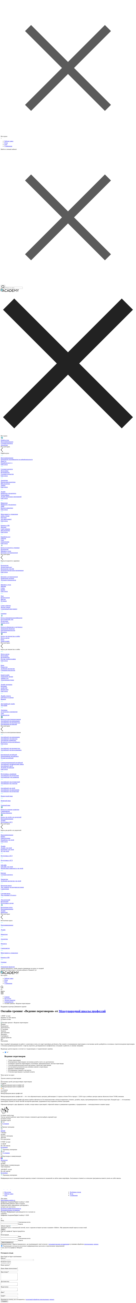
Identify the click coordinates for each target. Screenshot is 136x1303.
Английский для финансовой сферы (12, 764)
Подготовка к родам (7, 903)
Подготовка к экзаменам (8, 774)
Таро (2, 713)
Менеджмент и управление (9, 514)
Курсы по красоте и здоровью (10, 547)
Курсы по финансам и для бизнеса (11, 627)
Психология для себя (7, 569)
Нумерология (5, 715)
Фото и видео (5, 638)
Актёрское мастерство (8, 668)
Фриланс (3, 527)
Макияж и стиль (6, 551)
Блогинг (3, 873)
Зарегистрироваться (7, 1242)
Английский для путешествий (10, 782)
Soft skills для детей (7, 866)
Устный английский (7, 758)
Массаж (3, 599)
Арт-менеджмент (6, 519)
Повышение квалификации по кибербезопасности (17, 459)
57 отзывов (6, 1153)
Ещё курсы (4, 464)
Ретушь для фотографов (8, 659)
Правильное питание (7, 578)
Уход (2, 596)
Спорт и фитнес (6, 605)
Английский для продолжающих (11, 750)
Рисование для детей (7, 849)
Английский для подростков (10, 775)
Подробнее (4, 1147)
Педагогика (4, 621)
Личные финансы (6, 813)
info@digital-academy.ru (8, 1200)
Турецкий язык (5, 805)
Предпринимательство (8, 630)
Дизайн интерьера (6, 684)
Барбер (3, 589)
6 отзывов (6, 1123)
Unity (2, 540)
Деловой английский (7, 767)
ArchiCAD (4, 688)
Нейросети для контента (8, 493)
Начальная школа (6, 885)
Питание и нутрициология (9, 552)
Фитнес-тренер (5, 607)
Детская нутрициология (8, 580)
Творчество (4, 879)
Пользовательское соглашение (10, 1210)
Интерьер (4, 686)
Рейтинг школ (8, 141)
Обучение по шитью (7, 697)
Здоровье (3, 613)
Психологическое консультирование (12, 570)
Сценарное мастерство (8, 670)
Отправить (4, 1301)
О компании (8, 146)
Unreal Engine (5, 542)
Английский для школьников (10, 790)
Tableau (3, 485)
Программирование (7, 442)
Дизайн (3, 491)
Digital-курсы (5, 440)
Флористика (4, 689)
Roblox (3, 836)
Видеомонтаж (5, 472)
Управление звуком (7, 676)
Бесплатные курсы (6, 907)
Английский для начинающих (10, 721)
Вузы (6, 143)
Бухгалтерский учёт (7, 619)
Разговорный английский (9, 724)
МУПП (3, 1131)
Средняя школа (5, 893)
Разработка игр (5, 537)
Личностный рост (6, 567)
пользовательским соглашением (59, 1244)
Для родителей (5, 900)
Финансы (4, 632)
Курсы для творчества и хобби (10, 636)
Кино (2, 639)
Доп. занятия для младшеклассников (12, 887)
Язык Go (3, 461)
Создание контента (7, 443)
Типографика (5, 495)
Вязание (3, 699)
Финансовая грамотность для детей (12, 868)
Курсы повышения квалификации (11, 618)
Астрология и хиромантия (9, 712)
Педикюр (4, 601)
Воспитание (4, 901)
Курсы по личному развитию (10, 809)
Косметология (5, 597)
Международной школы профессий (82, 1011)
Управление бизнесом (8, 628)
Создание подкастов (7, 474)
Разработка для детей (7, 840)
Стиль (3, 588)
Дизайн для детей (6, 848)
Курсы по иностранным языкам (11, 719)
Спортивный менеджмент (9, 609)
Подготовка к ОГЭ (7, 860)
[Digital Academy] (4, 1185)
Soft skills (3, 865)
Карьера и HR (5, 525)
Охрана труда (5, 623)
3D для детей (5, 851)
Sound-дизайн (5, 641)
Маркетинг (4, 503)
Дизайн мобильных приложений (11, 496)
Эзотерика (4, 710)
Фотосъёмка (4, 471)
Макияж (3, 586)
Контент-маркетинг (7, 508)
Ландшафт (4, 705)
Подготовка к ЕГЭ (6, 822)
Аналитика (4, 445)
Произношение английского (10, 756)
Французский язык (7, 796)
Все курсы (7, 1192)
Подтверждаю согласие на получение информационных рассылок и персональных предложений (33, 1246)
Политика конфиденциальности (11, 1208)
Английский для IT (7, 766)
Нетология (4, 1160)
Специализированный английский (12, 762)
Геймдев (3, 538)
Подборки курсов (75, 1192)
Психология (4, 549)
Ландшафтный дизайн (8, 704)
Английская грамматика (8, 740)
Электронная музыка (7, 680)
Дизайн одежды (6, 696)
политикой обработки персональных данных (40, 1299)
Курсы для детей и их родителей (11, 817)
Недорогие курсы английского (10, 742)
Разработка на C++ (7, 463)
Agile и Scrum (5, 516)
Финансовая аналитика (8, 482)
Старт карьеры (5, 529)
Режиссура (4, 667)
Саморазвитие (5, 811)
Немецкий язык (6, 800)
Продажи (4, 517)
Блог (5, 144)
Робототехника (5, 838)
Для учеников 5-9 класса (8, 895)
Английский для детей (8, 788)
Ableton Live (5, 678)
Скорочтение (5, 889)
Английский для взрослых (9, 739)
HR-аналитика (5, 484)
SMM (2, 506)
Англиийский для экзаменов (10, 777)
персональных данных (91, 1244)
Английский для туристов (9, 783)
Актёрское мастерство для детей (11, 881)
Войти (3, 1229)
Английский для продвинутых (10, 722)
